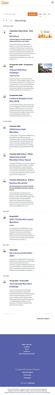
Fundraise (27, 347)
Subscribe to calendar (43, 318)
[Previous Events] (4, 20)
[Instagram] (27, 358)
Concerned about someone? (27, 353)
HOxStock (14, 36)
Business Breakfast (18, 183)
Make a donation (27, 344)
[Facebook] (24, 358)
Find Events (32, 14)
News (26, 349)
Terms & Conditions (27, 372)
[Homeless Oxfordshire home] (5, 2)
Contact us (27, 351)
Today (11, 20)
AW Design (31, 383)
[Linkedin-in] (30, 358)
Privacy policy (27, 375)
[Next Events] (7, 20)
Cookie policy (27, 377)
